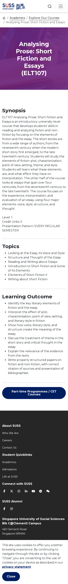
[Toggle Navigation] (61, 6)
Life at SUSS (10, 476)
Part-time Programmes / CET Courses (34, 393)
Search (50, 6)
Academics (17, 18)
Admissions (9, 469)
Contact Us (9, 447)
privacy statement (16, 567)
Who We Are (10, 433)
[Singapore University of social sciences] (18, 6)
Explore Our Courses (44, 18)
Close (11, 576)
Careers (7, 440)
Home (4, 17)
